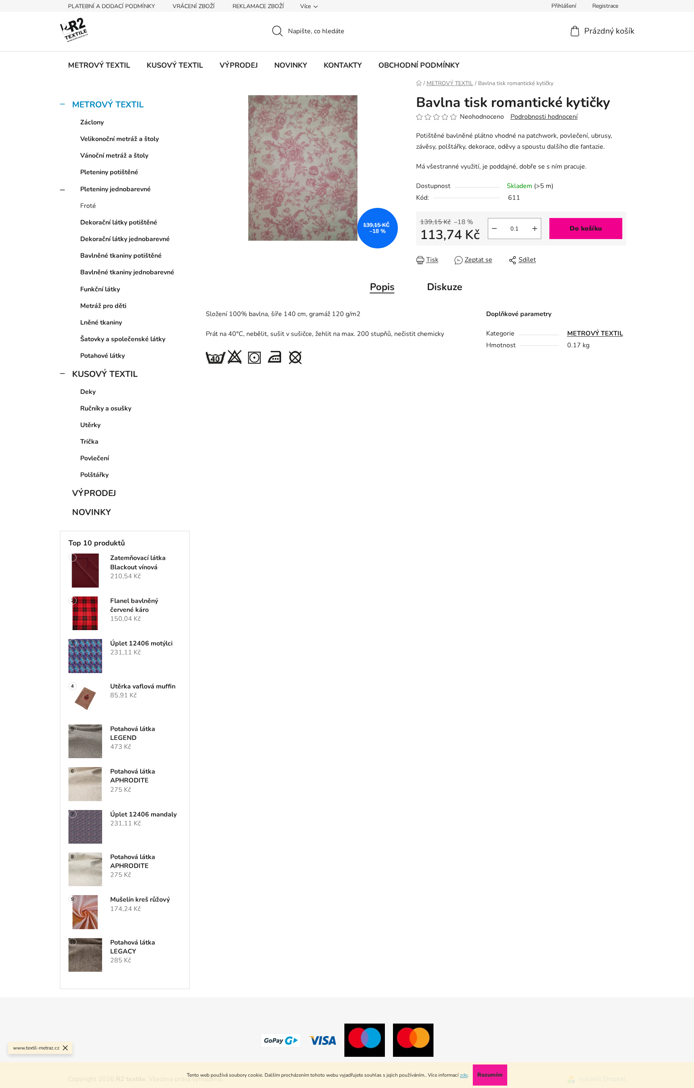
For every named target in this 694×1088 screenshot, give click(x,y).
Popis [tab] (382, 286)
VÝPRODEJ (94, 493)
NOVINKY (91, 512)
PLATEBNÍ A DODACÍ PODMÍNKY (111, 6)
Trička (89, 441)
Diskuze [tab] (444, 286)
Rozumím (490, 1075)
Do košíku (586, 228)
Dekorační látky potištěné (118, 222)
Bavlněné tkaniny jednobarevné (127, 272)
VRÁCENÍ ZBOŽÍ (194, 6)
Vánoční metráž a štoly (114, 155)
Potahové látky (102, 355)
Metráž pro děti (103, 305)
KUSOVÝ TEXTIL (105, 374)
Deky (88, 391)
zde (464, 1075)
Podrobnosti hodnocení (544, 116)
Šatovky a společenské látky (122, 339)
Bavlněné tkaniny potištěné (121, 255)
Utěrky (90, 425)
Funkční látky (100, 289)
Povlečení (94, 458)
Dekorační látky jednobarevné (125, 239)
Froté (88, 205)
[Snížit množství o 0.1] (494, 228)
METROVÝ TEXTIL (108, 104)
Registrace (605, 6)
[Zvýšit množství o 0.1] (535, 228)
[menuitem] (99, 65)
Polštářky (94, 474)
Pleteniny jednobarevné (115, 189)
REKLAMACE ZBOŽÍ (258, 6)
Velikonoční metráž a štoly (119, 139)
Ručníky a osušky (105, 408)
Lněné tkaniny (101, 322)
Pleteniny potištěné (109, 172)
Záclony (92, 122)
